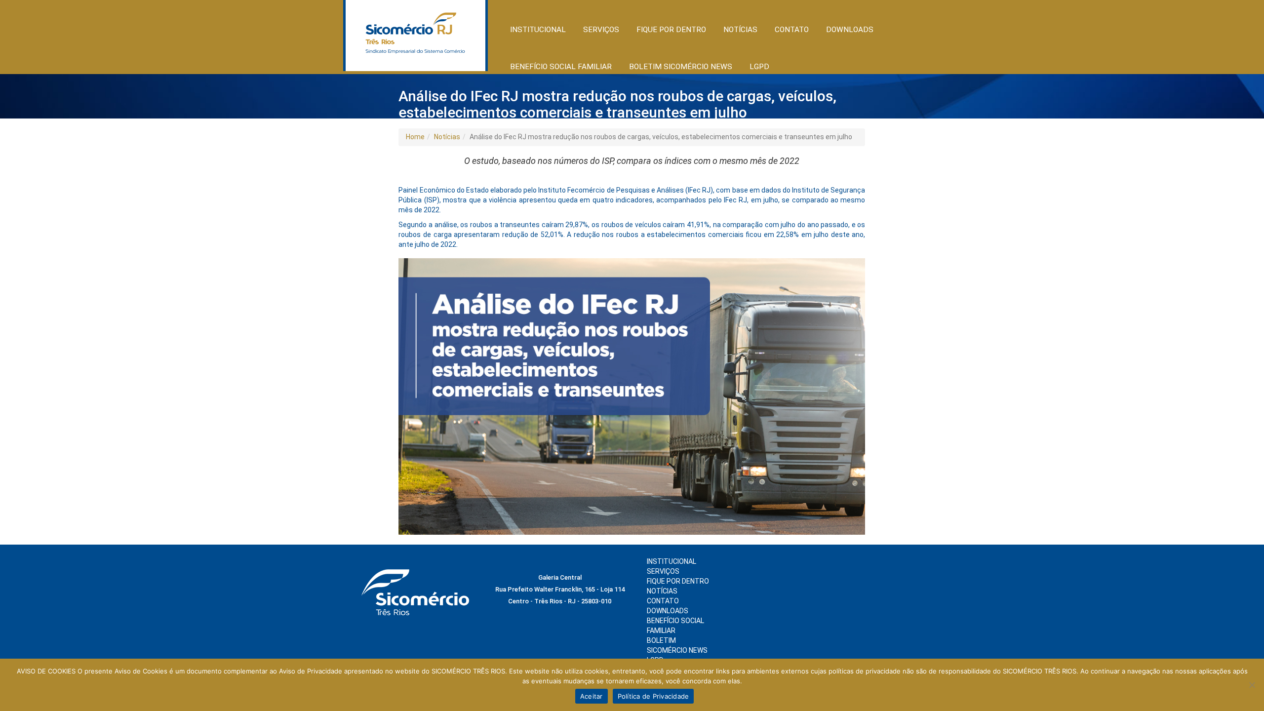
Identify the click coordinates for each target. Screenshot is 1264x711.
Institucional (671, 561)
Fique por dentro (678, 581)
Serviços (663, 571)
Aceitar (591, 696)
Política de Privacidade (653, 696)
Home (415, 137)
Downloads (849, 29)
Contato (792, 29)
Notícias (447, 137)
